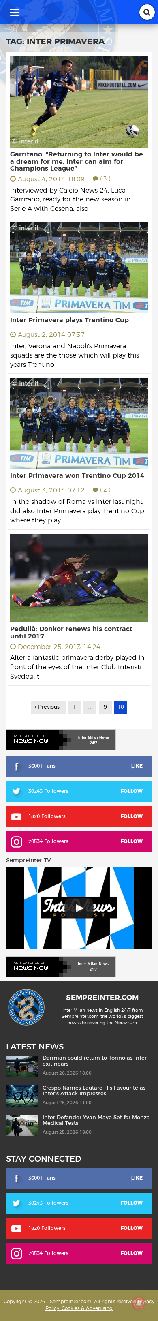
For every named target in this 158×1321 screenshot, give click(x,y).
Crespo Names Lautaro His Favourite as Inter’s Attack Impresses (94, 1090)
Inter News (93, 737)
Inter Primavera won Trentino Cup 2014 (77, 476)
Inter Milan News (93, 964)
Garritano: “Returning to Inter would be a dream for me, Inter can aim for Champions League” (76, 161)
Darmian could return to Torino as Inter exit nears (95, 1061)
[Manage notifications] (138, 1303)
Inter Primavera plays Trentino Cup (69, 320)
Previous (48, 707)
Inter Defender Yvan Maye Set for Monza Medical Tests (96, 1120)
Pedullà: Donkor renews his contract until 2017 (71, 633)
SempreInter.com (102, 998)
